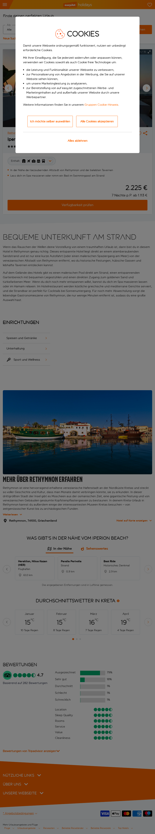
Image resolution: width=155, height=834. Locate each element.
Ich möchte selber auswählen (50, 121)
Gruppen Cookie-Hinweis (101, 104)
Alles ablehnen (78, 140)
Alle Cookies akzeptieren (97, 121)
